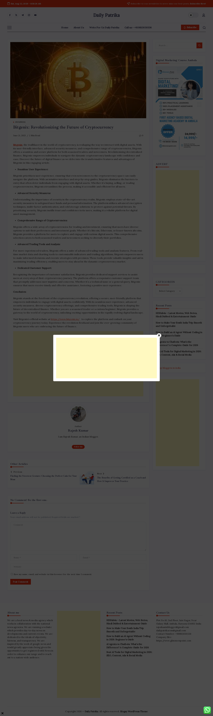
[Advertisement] (106, 358)
